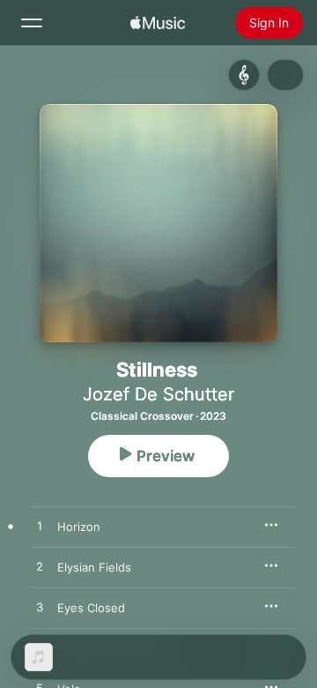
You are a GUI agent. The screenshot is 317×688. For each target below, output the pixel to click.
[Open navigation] (31, 23)
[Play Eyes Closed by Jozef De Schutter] (39, 608)
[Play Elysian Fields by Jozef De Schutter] (39, 567)
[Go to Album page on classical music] (244, 75)
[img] (157, 23)
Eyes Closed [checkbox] (91, 608)
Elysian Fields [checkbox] (94, 567)
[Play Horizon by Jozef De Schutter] (39, 527)
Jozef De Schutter (158, 394)
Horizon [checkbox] (78, 527)
